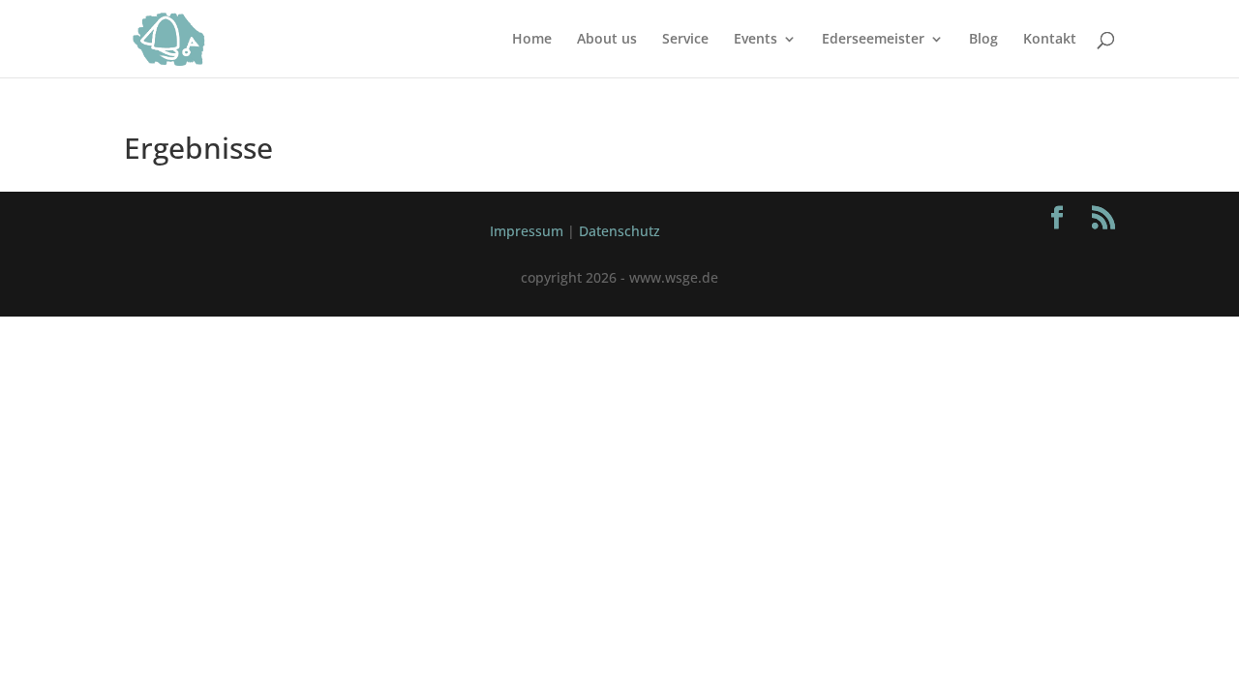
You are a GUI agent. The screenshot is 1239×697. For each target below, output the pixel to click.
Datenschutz (619, 231)
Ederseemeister (873, 39)
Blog (983, 39)
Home (532, 39)
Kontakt (1049, 39)
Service (685, 39)
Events (755, 39)
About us (607, 39)
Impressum (526, 231)
